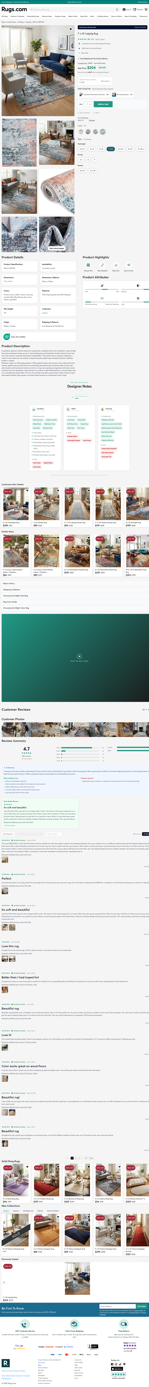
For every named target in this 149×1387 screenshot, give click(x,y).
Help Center (78, 1368)
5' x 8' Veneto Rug (40, 523)
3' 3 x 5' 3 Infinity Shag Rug (44, 1199)
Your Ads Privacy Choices (12, 1375)
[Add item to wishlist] (27, 490)
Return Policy (78, 1373)
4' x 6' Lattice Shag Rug (104, 1199)
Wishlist (140, 10)
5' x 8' (101, 149)
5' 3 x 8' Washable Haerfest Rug (76, 570)
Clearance (143, 16)
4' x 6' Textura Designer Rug (44, 1249)
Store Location (43, 1368)
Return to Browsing (9, 22)
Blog (39, 1365)
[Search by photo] (31, 9)
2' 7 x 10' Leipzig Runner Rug (74, 523)
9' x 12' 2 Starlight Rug (11, 523)
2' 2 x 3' (82, 149)
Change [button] (92, 120)
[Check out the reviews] (118, 1376)
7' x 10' (111, 149)
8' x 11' (130, 149)
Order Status (142, 2)
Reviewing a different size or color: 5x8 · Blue (16, 1138)
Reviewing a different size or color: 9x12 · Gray (16, 855)
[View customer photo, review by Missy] (23, 729)
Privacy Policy (138, 1310)
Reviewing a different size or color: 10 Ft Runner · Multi (19, 984)
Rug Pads (83, 16)
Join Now (142, 1306)
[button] (70, 29)
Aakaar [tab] (40, 1211)
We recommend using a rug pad (102, 89)
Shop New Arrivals (74, 2)
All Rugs (5, 16)
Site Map (41, 1370)
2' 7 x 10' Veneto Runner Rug (105, 523)
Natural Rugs (47, 16)
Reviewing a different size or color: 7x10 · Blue (16, 886)
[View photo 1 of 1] (5, 860)
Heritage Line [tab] (28, 1211)
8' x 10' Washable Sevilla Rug (106, 570)
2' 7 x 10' (93, 171)
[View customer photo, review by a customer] (9, 729)
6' (88, 160)
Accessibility (78, 1375)
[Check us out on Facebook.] (112, 1364)
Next (91, 1158)
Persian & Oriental (17, 16)
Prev (67, 1158)
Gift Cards (41, 1362)
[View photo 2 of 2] (12, 927)
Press (76, 1378)
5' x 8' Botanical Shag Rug (74, 1199)
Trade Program (43, 1378)
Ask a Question (85, 113)
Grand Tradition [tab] (53, 1211)
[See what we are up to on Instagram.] (116, 1364)
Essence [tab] (16, 1211)
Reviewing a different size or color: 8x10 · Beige (17, 953)
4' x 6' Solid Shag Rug (11, 1199)
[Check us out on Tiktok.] (120, 1364)
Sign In (128, 10)
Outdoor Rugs (60, 16)
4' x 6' (92, 149)
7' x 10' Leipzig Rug (10, 1297)
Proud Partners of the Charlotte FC (49, 1360)
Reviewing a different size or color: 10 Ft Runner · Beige (19, 1073)
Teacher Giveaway (44, 1383)
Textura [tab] (6, 1211)
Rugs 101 (77, 1370)
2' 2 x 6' (82, 171)
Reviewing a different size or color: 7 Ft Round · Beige (19, 1042)
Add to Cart (103, 104)
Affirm (40, 1373)
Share (97, 113)
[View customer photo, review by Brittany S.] (38, 729)
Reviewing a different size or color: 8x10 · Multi (17, 1107)
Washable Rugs (33, 16)
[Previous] (4, 508)
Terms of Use (7, 1370)
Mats (92, 16)
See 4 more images (57, 248)
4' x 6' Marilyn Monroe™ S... (136, 1199)
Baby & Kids (72, 16)
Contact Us (78, 1360)
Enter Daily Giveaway (45, 1381)
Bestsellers (41, 1375)
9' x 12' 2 (140, 149)
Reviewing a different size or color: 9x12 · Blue (18, 822)
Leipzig (28, 22)
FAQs (76, 1365)
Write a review (100, 39)
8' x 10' (120, 149)
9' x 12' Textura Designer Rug (105, 1249)
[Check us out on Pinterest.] (124, 1364)
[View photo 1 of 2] (5, 927)
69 (86, 1158)
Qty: (81, 104)
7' (94, 160)
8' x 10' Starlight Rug (133, 523)
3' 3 (81, 160)
